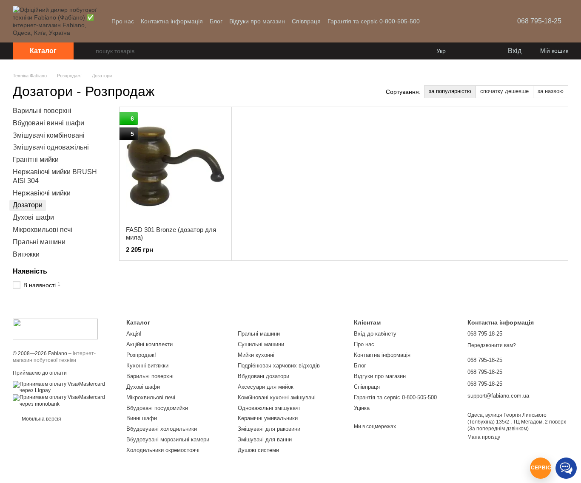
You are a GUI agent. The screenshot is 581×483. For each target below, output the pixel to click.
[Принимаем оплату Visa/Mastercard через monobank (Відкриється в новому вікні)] (63, 401)
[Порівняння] (466, 51)
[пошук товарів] (89, 51)
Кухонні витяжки (147, 365)
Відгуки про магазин (257, 21)
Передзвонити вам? (491, 345)
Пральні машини (39, 242)
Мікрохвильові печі (42, 229)
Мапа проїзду (483, 437)
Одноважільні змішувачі (269, 408)
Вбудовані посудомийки (157, 408)
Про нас (122, 21)
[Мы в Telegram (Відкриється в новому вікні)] (479, 21)
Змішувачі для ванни (265, 439)
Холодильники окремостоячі (162, 450)
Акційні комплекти (149, 344)
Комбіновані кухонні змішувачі (277, 397)
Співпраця (306, 21)
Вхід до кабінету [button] (375, 333)
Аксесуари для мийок (265, 387)
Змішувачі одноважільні (51, 147)
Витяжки (26, 253)
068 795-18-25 (539, 21)
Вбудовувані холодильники (161, 429)
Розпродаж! (141, 355)
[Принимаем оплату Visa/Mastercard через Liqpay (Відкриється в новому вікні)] (63, 387)
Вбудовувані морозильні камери (167, 439)
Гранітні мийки (36, 159)
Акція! (134, 333)
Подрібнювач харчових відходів (279, 365)
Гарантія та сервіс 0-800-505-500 (374, 21)
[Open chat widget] (540, 468)
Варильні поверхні (42, 110)
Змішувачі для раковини (269, 429)
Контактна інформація (172, 21)
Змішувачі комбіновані (49, 134)
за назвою (551, 91)
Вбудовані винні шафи (48, 123)
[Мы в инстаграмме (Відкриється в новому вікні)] (469, 21)
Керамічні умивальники (268, 418)
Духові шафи (33, 217)
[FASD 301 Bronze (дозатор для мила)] (175, 166)
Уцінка (362, 408)
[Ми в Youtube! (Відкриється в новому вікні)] (459, 21)
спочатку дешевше (504, 91)
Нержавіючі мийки (42, 192)
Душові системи (258, 450)
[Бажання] (483, 51)
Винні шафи (141, 418)
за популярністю (450, 91)
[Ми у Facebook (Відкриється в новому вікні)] (449, 21)
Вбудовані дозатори (263, 376)
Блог (216, 21)
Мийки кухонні (256, 355)
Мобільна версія (40, 419)
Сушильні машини (261, 344)
